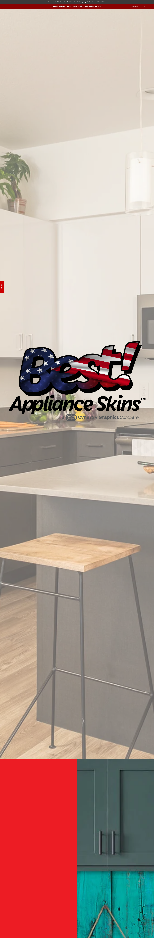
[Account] (145, 6)
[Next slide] (152, 2)
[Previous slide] (2, 2)
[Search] (141, 6)
